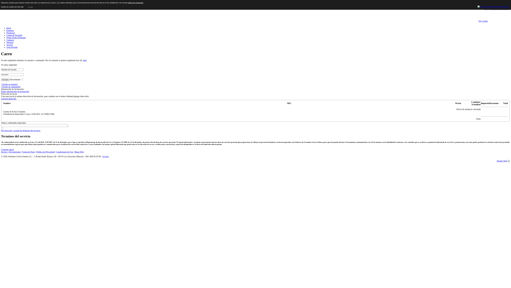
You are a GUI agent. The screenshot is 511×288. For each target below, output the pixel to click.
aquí (84, 60)
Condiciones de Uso (64, 152)
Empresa (10, 30)
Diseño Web (502, 161)
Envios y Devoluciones (11, 152)
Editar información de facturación (15, 91)
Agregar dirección (8, 99)
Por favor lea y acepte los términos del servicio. (21, 130)
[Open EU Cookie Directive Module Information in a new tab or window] (493, 6)
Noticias (9, 42)
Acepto (30, 7)
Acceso (9, 45)
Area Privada (11, 47)
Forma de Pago (28, 152)
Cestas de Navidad (14, 35)
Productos (10, 33)
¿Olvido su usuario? (9, 84)
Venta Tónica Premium (16, 38)
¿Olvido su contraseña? (11, 87)
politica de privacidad (135, 3)
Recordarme (15, 79)
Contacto (10, 40)
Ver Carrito (483, 21)
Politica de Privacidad (45, 152)
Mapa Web (79, 152)
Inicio (8, 28)
